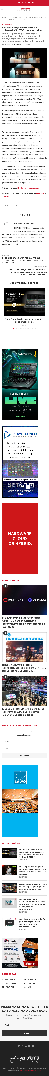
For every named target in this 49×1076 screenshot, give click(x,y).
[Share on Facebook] (22, 215)
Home (4, 17)
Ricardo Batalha (15, 44)
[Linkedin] (25, 3)
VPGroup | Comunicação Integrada (30, 1070)
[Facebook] (15, 3)
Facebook (40, 193)
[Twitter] (19, 3)
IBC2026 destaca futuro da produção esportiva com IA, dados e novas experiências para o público (23, 712)
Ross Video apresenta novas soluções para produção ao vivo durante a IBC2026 (33, 886)
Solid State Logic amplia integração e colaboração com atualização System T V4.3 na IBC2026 (31, 853)
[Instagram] (22, 3)
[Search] (46, 9)
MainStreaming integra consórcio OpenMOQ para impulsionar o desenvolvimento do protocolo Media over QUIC (23, 622)
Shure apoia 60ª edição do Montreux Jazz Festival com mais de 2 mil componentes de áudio (32, 870)
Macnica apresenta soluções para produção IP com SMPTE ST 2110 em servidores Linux (33, 923)
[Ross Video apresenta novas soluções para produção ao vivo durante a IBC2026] (9, 888)
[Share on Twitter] (24, 215)
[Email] (33, 3)
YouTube (6, 196)
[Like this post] (20, 215)
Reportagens (16, 17)
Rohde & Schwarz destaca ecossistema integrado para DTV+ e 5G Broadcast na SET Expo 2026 (24, 668)
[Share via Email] (29, 215)
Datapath (7, 205)
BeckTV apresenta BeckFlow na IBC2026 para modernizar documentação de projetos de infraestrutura (32, 904)
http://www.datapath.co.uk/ (28, 188)
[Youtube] (29, 3)
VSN (16, 205)
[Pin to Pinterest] (27, 215)
